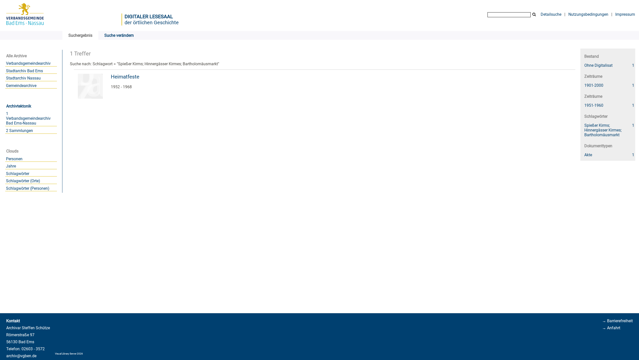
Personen (14, 158)
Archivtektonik (18, 106)
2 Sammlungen (19, 130)
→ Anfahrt (611, 328)
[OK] (534, 14)
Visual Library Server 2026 (69, 353)
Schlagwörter (17, 173)
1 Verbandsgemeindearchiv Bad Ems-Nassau (28, 118)
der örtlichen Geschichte (152, 23)
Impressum (625, 14)
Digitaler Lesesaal (149, 17)
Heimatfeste (125, 77)
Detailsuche (551, 14)
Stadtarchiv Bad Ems (24, 70)
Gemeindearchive (21, 85)
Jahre (11, 166)
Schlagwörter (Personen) (27, 188)
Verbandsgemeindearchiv (28, 63)
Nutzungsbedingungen (588, 14)
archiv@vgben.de (21, 356)
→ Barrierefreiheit (617, 320)
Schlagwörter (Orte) (23, 180)
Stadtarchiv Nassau (23, 78)
